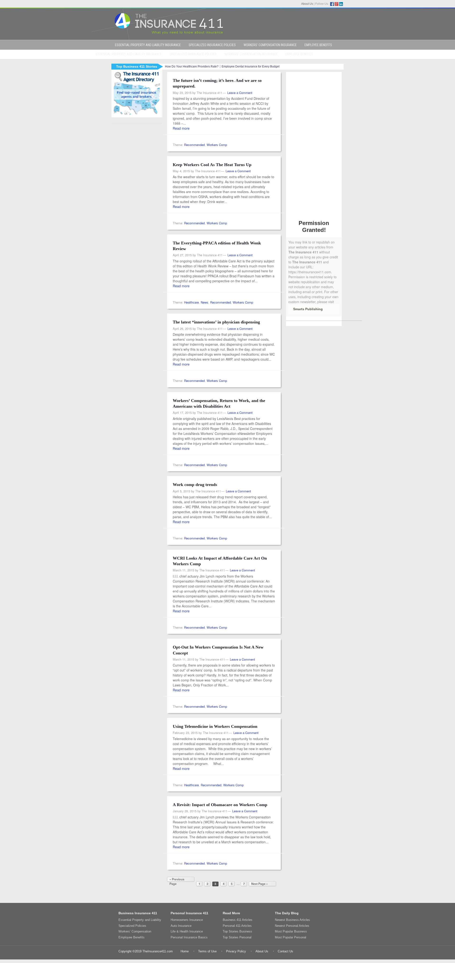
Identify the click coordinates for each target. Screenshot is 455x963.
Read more (181, 128)
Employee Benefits (131, 937)
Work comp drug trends (195, 484)
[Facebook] (332, 4)
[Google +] (336, 4)
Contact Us (285, 951)
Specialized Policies (132, 926)
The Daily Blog (287, 913)
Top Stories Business (237, 931)
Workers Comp (217, 144)
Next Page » (259, 884)
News (204, 302)
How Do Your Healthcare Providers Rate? (191, 66)
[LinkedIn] (341, 4)
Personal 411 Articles (237, 926)
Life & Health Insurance (187, 931)
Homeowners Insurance (187, 920)
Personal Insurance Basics (189, 937)
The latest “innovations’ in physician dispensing (216, 322)
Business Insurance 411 (137, 913)
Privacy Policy (236, 951)
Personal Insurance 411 (189, 913)
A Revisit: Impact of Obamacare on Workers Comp (220, 804)
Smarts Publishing (308, 309)
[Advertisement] (314, 143)
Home (185, 951)
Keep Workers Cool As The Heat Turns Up (212, 164)
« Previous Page (176, 879)
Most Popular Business (291, 931)
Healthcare (191, 302)
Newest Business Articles (292, 920)
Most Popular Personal (290, 937)
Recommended (194, 144)
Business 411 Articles (237, 920)
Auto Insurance (181, 926)
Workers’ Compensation (134, 931)
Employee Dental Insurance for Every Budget (250, 66)
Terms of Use (207, 951)
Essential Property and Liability (139, 920)
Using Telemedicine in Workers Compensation (215, 726)
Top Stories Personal (237, 937)
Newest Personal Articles (292, 926)
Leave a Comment (239, 92)
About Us (307, 3)
